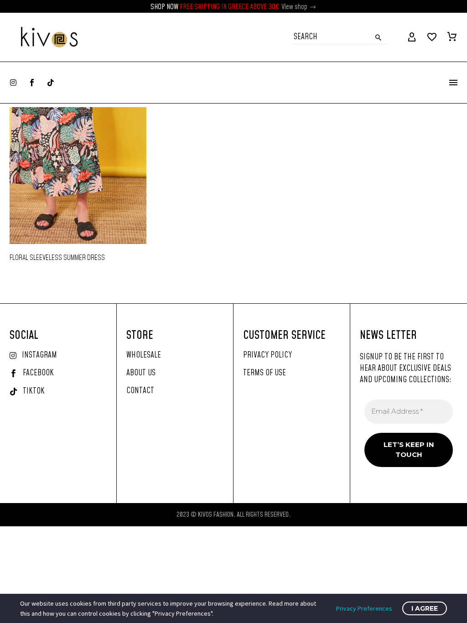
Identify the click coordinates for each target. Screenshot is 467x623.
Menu (453, 82)
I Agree (424, 608)
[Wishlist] (431, 37)
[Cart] (451, 37)
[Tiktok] (50, 82)
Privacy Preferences (364, 608)
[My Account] (411, 37)
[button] (313, 7)
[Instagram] (13, 82)
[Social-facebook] (32, 82)
